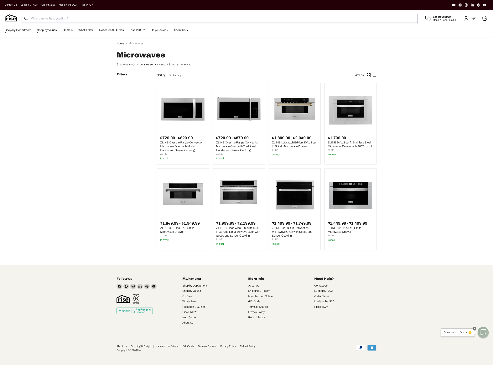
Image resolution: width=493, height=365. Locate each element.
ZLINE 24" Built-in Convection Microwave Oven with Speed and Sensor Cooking (292, 231)
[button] (471, 18)
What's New (85, 30)
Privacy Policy (256, 312)
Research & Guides (111, 30)
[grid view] (368, 75)
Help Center (158, 30)
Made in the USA (68, 4)
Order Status (48, 4)
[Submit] (26, 18)
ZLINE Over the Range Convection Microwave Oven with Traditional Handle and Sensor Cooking (237, 146)
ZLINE (163, 154)
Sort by (161, 75)
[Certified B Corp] (136, 299)
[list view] (374, 75)
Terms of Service (258, 306)
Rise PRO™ (87, 4)
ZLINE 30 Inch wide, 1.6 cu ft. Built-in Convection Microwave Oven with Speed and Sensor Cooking (238, 231)
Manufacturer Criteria (260, 296)
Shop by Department (18, 30)
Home (120, 43)
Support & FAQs (29, 4)
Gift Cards (254, 301)
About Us (180, 30)
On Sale (68, 30)
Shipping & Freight (259, 290)
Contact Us (11, 4)
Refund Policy (256, 317)
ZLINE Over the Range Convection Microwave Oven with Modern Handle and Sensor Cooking (181, 146)
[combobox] (220, 18)
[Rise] (123, 299)
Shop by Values (47, 30)
